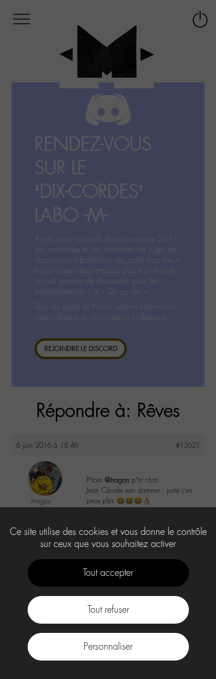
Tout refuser (108, 609)
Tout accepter (108, 573)
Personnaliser (108, 646)
